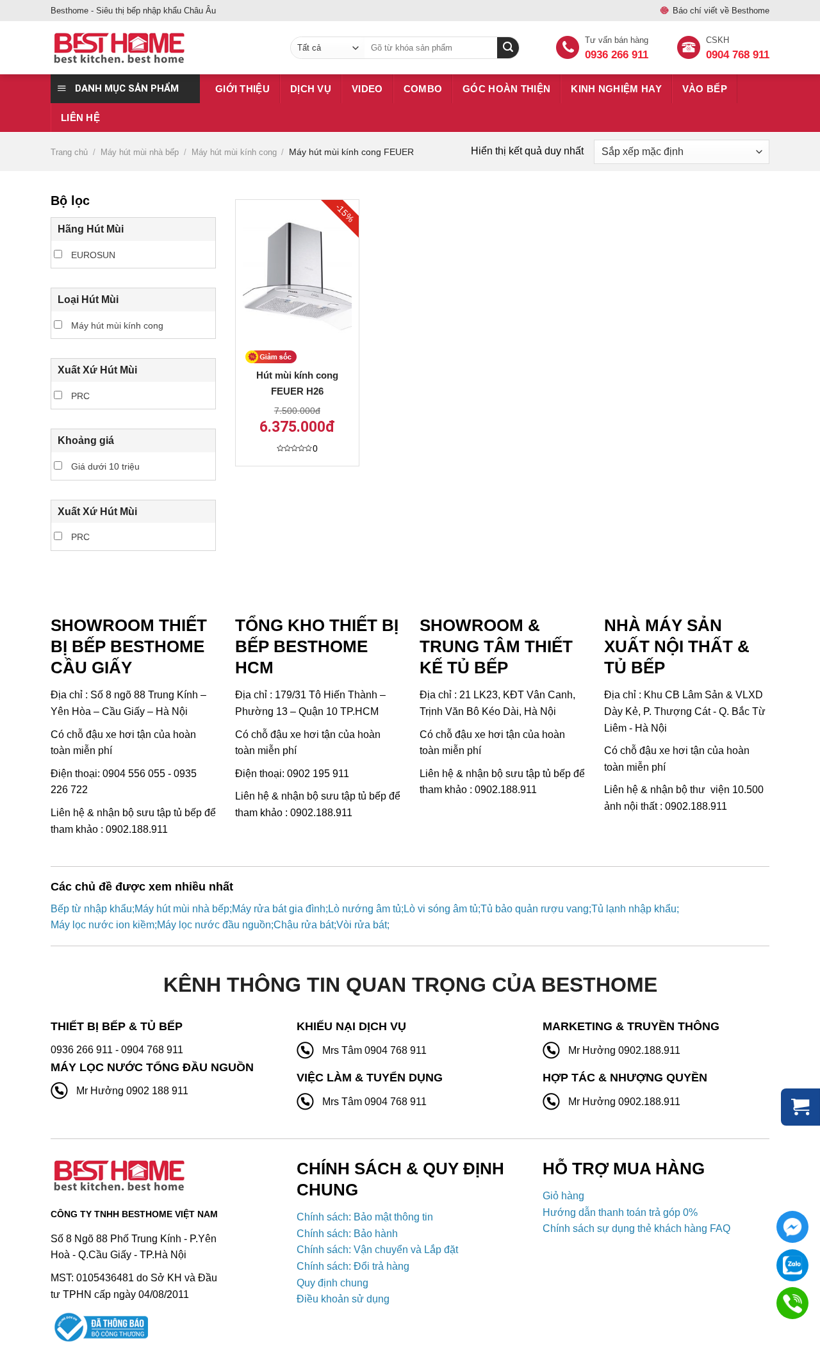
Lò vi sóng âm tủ (441, 908)
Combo (423, 88)
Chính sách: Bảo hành (347, 1233)
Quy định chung (332, 1282)
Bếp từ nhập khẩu (91, 908)
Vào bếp (704, 88)
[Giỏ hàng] (800, 1107)
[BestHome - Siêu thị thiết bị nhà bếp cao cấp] (161, 48)
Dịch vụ (310, 88)
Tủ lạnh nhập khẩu (633, 908)
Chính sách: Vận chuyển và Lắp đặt (377, 1249)
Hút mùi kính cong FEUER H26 (297, 383)
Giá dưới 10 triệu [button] (104, 466)
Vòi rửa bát (361, 924)
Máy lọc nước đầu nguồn (214, 924)
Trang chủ (69, 152)
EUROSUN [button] (92, 255)
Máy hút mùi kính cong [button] (116, 325)
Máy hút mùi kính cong (234, 152)
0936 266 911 (616, 55)
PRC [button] (79, 396)
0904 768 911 (737, 55)
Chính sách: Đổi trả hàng (353, 1266)
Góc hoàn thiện (506, 88)
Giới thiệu (242, 88)
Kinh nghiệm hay (616, 88)
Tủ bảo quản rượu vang (534, 908)
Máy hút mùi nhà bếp (140, 152)
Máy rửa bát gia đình (278, 908)
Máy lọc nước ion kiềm (102, 924)
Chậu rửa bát (304, 924)
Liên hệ (80, 117)
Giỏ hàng (563, 1195)
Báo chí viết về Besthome (721, 10)
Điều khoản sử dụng (343, 1298)
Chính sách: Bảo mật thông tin (365, 1216)
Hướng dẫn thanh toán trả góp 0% (620, 1212)
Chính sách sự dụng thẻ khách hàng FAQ (636, 1228)
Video (367, 88)
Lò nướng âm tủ (364, 908)
